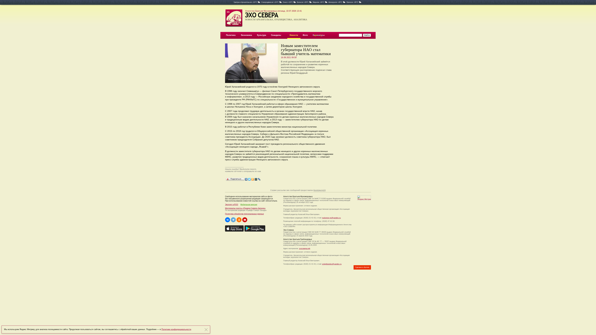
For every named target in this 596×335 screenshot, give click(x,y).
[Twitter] (249, 178)
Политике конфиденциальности (176, 329)
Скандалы (276, 35)
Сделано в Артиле (362, 267)
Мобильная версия (248, 204)
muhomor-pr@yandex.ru (331, 218)
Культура (261, 35)
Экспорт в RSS (231, 204)
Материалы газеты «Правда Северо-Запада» (245, 208)
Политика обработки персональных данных (244, 214)
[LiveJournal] (259, 178)
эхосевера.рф (304, 248)
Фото (305, 35)
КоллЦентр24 (320, 190)
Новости (294, 35)
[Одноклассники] (252, 178)
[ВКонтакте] (246, 178)
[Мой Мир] (256, 178)
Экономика (246, 35)
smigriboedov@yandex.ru (331, 264)
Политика (230, 35)
